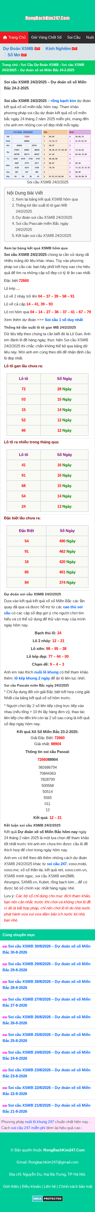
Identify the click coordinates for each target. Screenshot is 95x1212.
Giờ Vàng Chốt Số (46, 37)
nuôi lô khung (46, 672)
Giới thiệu (11, 1186)
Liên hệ (50, 1186)
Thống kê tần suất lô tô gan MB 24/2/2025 (41, 208)
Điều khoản (31, 1186)
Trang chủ (10, 65)
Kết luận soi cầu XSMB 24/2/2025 (43, 235)
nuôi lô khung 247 (39, 1122)
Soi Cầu (73, 37)
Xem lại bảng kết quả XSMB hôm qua (47, 199)
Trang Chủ (16, 37)
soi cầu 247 (57, 864)
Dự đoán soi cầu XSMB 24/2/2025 (44, 217)
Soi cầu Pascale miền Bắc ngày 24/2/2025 (42, 226)
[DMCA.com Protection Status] (47, 1200)
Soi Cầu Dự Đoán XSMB (40, 65)
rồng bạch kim (63, 101)
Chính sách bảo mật (75, 1186)
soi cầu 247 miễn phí (28, 1128)
